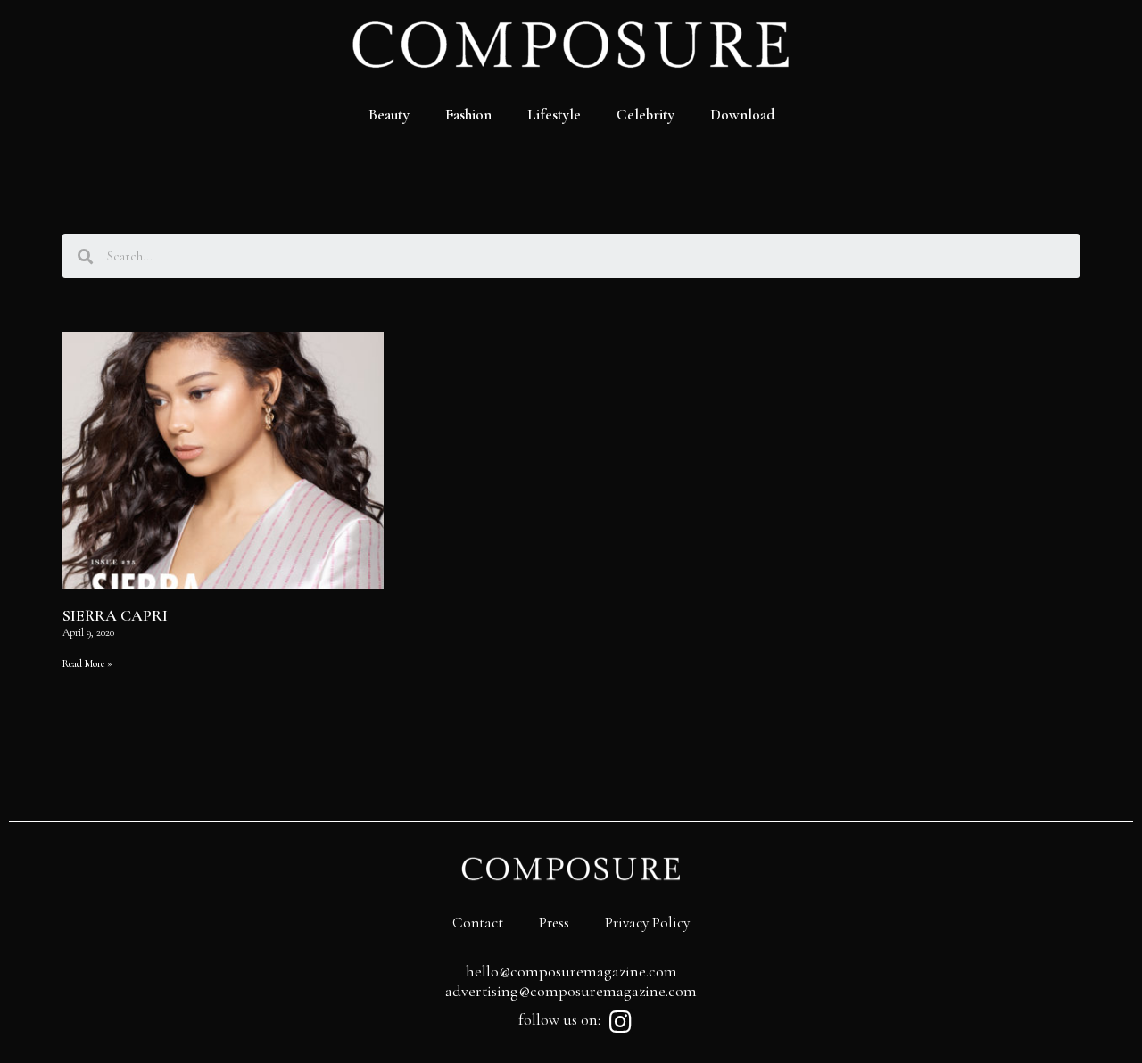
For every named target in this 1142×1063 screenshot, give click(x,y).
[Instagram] (620, 1021)
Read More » (87, 663)
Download (742, 114)
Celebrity (645, 114)
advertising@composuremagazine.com (571, 991)
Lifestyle (554, 114)
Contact (477, 922)
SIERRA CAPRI (115, 615)
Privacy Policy (647, 922)
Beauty (389, 114)
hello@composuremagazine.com (571, 971)
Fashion (468, 114)
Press (554, 922)
